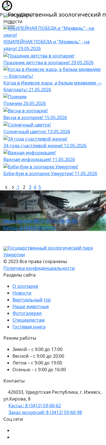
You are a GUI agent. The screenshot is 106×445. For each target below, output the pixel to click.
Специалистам (28, 320)
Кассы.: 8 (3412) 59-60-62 (29, 227)
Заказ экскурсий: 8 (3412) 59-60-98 (40, 221)
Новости (21, 293)
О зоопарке (25, 286)
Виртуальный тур (31, 300)
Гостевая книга (29, 327)
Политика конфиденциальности (39, 268)
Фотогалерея (27, 313)
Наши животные (30, 306)
